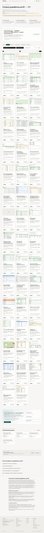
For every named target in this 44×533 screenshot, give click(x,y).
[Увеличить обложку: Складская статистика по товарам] (22, 323)
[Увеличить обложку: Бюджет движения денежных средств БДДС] (22, 167)
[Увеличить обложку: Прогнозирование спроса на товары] (9, 278)
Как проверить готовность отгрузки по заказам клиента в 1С (34, 130)
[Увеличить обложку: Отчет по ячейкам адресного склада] (9, 344)
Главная (3, 4)
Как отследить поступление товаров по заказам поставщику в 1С (34, 86)
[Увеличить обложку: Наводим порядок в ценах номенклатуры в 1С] (22, 123)
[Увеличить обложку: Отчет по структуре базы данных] (35, 366)
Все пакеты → (39, 430)
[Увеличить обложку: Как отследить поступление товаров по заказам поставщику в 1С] (35, 78)
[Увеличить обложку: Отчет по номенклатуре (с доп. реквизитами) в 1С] (9, 167)
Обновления (17, 526)
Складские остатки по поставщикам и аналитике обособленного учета (35, 197)
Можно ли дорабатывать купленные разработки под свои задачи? (12, 473)
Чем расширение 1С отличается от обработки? (9, 463)
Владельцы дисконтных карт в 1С (21, 264)
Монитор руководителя (34, 151)
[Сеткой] (3, 51)
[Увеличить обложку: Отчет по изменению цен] (35, 101)
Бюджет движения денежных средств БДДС (21, 174)
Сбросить (39, 47)
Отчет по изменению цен (34, 107)
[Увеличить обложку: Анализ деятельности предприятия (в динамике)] (35, 278)
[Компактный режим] (21, 51)
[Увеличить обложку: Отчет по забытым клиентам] (9, 78)
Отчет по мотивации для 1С (22, 85)
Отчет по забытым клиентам (8, 85)
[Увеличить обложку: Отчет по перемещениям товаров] (9, 257)
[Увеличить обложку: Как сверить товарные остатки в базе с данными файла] (22, 278)
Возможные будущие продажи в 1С (7, 396)
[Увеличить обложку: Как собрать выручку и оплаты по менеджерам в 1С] (22, 190)
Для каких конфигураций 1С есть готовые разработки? (10, 470)
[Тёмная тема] (41, 1)
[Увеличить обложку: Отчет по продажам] (22, 56)
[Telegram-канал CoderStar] (36, 1)
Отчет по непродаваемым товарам (8, 63)
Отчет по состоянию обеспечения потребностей (35, 264)
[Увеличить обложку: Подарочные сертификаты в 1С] (35, 323)
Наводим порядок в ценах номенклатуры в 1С (21, 130)
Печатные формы (18, 44)
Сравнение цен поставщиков (33, 219)
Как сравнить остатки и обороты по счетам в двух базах (7, 219)
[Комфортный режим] (20, 51)
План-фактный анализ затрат (19, 242)
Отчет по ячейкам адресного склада (6, 351)
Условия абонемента (36, 34)
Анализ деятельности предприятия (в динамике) (35, 285)
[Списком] (4, 51)
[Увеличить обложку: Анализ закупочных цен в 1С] (9, 145)
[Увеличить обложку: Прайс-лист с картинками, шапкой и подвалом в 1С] (35, 56)
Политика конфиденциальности (36, 525)
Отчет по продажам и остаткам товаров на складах (7, 108)
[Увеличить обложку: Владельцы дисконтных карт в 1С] (22, 257)
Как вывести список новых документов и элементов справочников (8, 242)
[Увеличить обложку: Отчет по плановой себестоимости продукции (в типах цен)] (35, 344)
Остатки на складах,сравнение (7, 308)
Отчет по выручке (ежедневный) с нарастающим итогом (7, 197)
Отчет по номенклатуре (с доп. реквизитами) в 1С (8, 174)
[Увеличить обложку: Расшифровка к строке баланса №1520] (22, 344)
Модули (28, 44)
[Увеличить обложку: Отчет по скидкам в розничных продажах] (22, 212)
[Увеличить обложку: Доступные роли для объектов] (35, 235)
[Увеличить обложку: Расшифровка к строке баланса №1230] (22, 301)
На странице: (37, 51)
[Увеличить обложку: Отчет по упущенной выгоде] (9, 323)
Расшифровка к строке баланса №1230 (21, 308)
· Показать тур (40, 531)
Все (4, 44)
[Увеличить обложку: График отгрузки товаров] (35, 301)
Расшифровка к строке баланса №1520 (21, 351)
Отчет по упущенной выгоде (8, 329)
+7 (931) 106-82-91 (4, 523)
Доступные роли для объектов (33, 242)
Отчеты (7, 44)
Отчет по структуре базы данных (33, 373)
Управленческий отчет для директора (21, 108)
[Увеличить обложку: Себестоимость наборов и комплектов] (9, 366)
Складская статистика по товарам (21, 330)
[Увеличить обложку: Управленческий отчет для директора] (22, 101)
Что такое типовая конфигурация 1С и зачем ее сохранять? (11, 468)
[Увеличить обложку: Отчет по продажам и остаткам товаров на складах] (9, 101)
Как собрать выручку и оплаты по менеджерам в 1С (22, 197)
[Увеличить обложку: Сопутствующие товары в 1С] (22, 389)
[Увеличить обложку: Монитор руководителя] (35, 145)
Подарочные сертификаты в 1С (33, 330)
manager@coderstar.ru (5, 524)
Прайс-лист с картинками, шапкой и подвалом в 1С (35, 63)
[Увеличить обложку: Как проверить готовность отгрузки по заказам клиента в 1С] (35, 123)
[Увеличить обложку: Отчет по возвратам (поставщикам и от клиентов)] (35, 167)
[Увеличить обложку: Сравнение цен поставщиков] (35, 212)
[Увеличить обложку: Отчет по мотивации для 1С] (22, 78)
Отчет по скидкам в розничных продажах (21, 219)
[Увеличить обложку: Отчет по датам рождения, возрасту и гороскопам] (22, 366)
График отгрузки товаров (34, 307)
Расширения (24, 44)
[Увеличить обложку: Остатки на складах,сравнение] (9, 301)
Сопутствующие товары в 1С (22, 395)
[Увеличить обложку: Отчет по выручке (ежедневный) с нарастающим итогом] (9, 190)
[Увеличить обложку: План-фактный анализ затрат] (22, 235)
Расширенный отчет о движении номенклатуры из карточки (22, 152)
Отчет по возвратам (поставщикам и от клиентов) (33, 174)
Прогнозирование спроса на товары (6, 285)
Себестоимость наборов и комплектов (7, 373)
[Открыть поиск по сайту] (34, 1)
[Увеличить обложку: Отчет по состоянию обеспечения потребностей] (35, 257)
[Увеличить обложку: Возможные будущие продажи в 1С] (9, 389)
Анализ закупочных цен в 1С (8, 151)
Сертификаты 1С (35, 526)
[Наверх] (42, 529)
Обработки (12, 44)
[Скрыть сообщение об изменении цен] (40, 15)
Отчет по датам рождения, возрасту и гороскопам (22, 373)
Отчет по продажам (20, 62)
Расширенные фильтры (27, 47)
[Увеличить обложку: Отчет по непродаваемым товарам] (9, 56)
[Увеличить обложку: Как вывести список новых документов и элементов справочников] (9, 235)
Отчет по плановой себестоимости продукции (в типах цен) (34, 351)
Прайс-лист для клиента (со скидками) (7, 130)
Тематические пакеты (18, 525)
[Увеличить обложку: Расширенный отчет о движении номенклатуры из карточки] (22, 145)
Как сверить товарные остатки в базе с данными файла (21, 285)
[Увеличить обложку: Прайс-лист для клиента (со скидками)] (9, 123)
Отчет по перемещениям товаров (7, 264)
